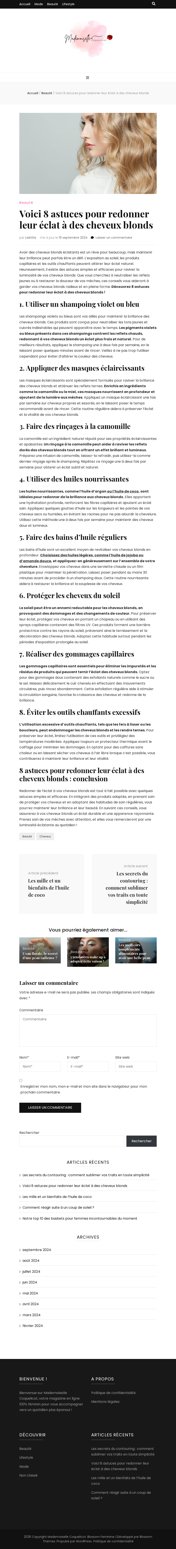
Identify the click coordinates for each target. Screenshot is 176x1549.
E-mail (73, 1057)
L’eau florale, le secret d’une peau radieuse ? (40, 955)
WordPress (84, 1541)
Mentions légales (105, 1401)
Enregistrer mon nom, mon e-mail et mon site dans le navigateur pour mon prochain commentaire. (83, 1089)
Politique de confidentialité (113, 1392)
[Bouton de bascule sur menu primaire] (88, 78)
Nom (24, 1057)
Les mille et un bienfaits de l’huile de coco (57, 1196)
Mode (39, 4)
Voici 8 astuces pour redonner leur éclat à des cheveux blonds (75, 1185)
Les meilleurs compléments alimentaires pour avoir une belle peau (134, 951)
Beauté (52, 4)
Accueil (24, 4)
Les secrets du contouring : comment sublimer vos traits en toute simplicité (86, 1175)
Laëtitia (30, 237)
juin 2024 (30, 1282)
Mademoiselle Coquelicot (67, 1537)
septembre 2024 (37, 1249)
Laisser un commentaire (114, 237)
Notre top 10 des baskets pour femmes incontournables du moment (80, 1218)
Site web (122, 1057)
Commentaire (31, 1010)
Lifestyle (68, 4)
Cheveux (45, 836)
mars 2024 (32, 1315)
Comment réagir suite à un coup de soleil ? (58, 1207)
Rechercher (29, 1132)
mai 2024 (30, 1293)
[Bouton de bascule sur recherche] (153, 4)
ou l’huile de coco (123, 491)
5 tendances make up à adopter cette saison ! (87, 959)
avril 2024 (31, 1304)
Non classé (28, 1475)
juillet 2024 (31, 1271)
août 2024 (31, 1260)
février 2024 (33, 1325)
